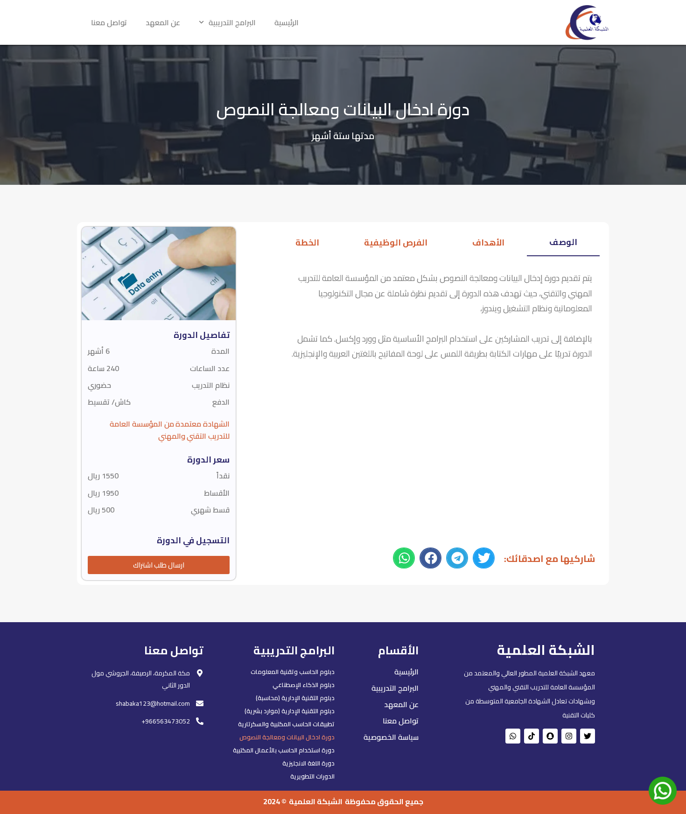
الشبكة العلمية (316, 801)
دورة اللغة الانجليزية (308, 763)
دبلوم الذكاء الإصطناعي (304, 684)
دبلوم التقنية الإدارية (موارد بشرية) (290, 711)
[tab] (563, 244)
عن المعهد (163, 22)
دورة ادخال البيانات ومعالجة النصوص (287, 737)
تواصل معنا (109, 22)
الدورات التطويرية (312, 776)
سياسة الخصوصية (391, 737)
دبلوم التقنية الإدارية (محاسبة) (295, 697)
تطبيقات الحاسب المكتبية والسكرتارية (286, 724)
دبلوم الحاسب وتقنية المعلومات (293, 671)
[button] (484, 557)
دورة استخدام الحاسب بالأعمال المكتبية (284, 750)
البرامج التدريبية (232, 22)
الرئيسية (286, 22)
